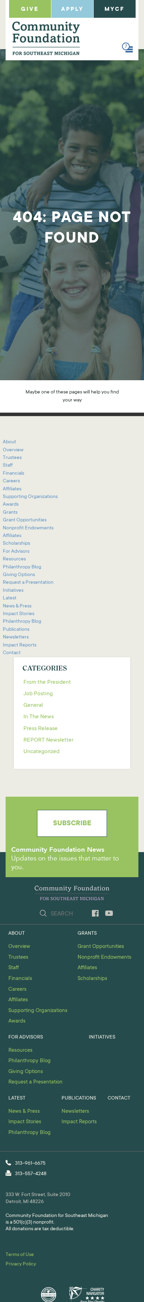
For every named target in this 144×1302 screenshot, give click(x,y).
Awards (11, 504)
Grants (10, 512)
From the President (47, 682)
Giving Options (19, 575)
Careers (11, 481)
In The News (38, 717)
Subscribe (72, 824)
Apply (72, 9)
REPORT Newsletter (48, 740)
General (33, 705)
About (9, 442)
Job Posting (38, 694)
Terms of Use (20, 1255)
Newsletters (16, 637)
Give (30, 9)
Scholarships (16, 543)
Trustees (12, 458)
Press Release (40, 729)
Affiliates (12, 489)
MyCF (114, 9)
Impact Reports (19, 645)
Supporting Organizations (30, 497)
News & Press (17, 606)
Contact (12, 653)
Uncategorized (41, 752)
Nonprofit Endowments (28, 528)
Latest (9, 598)
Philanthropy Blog (22, 567)
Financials (13, 473)
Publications (16, 630)
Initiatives (13, 590)
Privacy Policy (21, 1264)
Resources (14, 559)
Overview (13, 450)
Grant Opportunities (24, 520)
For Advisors (16, 551)
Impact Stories (18, 614)
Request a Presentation (28, 582)
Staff (8, 465)
